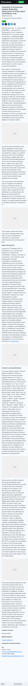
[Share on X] (6, 24)
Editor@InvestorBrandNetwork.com (13, 656)
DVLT (4, 21)
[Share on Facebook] (3, 24)
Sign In (21, 2)
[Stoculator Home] (6, 2)
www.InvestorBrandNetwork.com (12, 651)
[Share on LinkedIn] (9, 24)
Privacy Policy (18, 684)
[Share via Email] (14, 24)
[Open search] (16, 2)
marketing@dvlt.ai (7, 640)
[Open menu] (25, 2)
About (2, 684)
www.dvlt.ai (15, 341)
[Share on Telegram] (11, 24)
